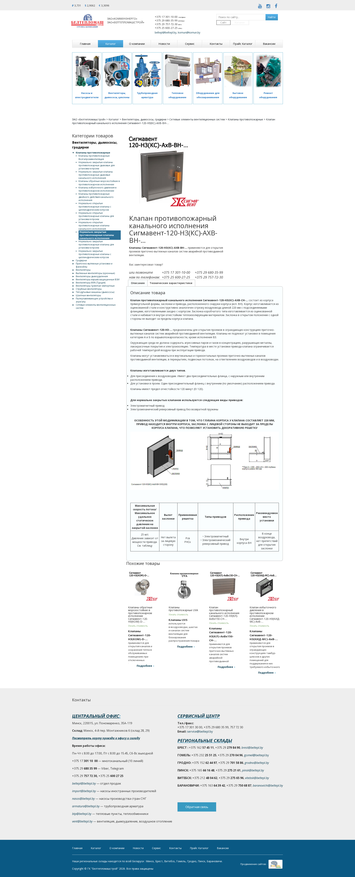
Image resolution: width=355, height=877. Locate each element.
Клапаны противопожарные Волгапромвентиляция (94, 157)
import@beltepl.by (84, 791)
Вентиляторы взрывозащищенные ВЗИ (97, 279)
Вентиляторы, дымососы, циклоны (116, 95)
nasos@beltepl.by (83, 799)
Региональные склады (205, 740)
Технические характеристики (171, 283)
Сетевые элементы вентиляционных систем (197, 119)
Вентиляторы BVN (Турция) (90, 282)
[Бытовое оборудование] (238, 71)
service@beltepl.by (200, 731)
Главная (85, 43)
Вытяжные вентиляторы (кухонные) (95, 273)
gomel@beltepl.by (256, 755)
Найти (271, 17)
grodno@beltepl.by (257, 763)
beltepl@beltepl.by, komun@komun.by (177, 32)
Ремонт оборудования (268, 95)
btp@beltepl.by (81, 814)
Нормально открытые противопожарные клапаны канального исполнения (94, 225)
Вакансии (269, 43)
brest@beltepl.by (252, 748)
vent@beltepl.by (82, 821)
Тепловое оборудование (177, 95)
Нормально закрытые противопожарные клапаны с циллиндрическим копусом (95, 254)
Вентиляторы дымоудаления (92, 276)
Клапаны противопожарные (245, 119)
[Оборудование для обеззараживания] (207, 71)
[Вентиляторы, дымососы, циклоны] (117, 71)
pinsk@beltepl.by (253, 770)
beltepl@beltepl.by (84, 783)
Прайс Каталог (242, 43)
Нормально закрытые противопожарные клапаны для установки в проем (96, 244)
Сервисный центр (199, 716)
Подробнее (144, 666)
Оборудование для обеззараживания (207, 95)
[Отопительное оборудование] (177, 71)
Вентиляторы (83, 269)
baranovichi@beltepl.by (268, 785)
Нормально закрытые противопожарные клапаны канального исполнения (97, 235)
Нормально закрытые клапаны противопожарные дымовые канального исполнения (96, 175)
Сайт (223, 22)
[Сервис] (268, 71)
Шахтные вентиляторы (88, 295)
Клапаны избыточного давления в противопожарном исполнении (97, 189)
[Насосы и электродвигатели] (86, 71)
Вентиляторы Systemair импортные (95, 285)
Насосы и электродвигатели (87, 95)
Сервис (190, 43)
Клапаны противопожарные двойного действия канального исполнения (96, 197)
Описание (138, 283)
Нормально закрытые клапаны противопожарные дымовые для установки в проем (97, 165)
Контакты (216, 43)
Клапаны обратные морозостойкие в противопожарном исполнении (99, 183)
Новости (164, 43)
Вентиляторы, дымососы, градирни (144, 119)
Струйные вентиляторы (89, 288)
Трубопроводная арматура (147, 95)
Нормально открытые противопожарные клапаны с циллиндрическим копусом (95, 206)
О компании (137, 43)
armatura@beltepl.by (85, 806)
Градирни (81, 260)
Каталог (240, 22)
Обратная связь (196, 807)
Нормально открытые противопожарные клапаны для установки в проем (96, 216)
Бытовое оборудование (238, 95)
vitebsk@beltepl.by (257, 778)
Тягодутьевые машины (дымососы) (95, 292)
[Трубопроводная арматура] (147, 71)
